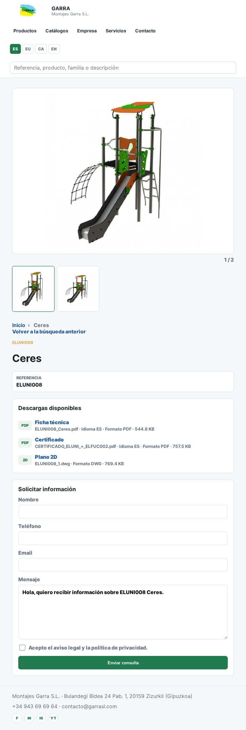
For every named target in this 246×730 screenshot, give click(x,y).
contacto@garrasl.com (89, 706)
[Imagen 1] (33, 289)
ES (15, 48)
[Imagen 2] (78, 289)
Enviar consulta (123, 662)
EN (54, 48)
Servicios (116, 30)
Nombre (28, 499)
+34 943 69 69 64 (34, 706)
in (29, 718)
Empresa (87, 30)
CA (41, 48)
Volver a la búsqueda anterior (49, 331)
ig (41, 718)
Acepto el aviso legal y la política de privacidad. (88, 647)
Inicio (18, 325)
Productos (25, 30)
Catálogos (56, 30)
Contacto (145, 30)
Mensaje (29, 579)
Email (25, 553)
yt (53, 718)
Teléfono (29, 526)
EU (28, 48)
